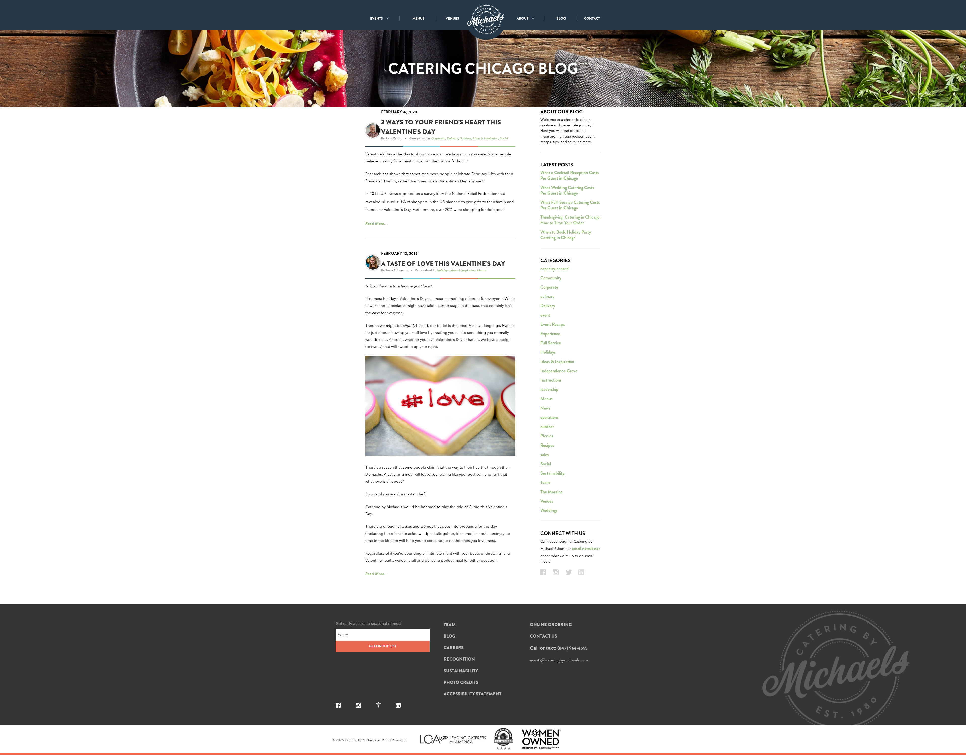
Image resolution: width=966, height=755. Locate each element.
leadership (549, 389)
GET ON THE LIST (382, 646)
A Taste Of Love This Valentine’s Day (443, 264)
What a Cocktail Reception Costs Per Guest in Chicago (569, 175)
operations (549, 417)
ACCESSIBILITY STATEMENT (472, 694)
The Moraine (551, 492)
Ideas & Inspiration (485, 138)
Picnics (546, 436)
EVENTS (377, 18)
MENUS (418, 18)
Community (550, 278)
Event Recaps (552, 324)
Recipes (547, 445)
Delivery (452, 138)
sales (544, 454)
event (545, 315)
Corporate (438, 138)
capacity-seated (554, 268)
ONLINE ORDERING (551, 624)
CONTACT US (543, 636)
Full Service (550, 343)
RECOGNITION (459, 659)
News (545, 408)
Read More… (376, 223)
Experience (550, 333)
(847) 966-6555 (572, 648)
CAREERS (454, 647)
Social (504, 138)
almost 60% (394, 201)
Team (545, 482)
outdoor (547, 426)
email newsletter (586, 548)
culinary (547, 296)
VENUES (452, 18)
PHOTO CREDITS (461, 682)
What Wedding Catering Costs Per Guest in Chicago (567, 190)
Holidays (465, 138)
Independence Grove (558, 371)
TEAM (450, 624)
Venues (546, 501)
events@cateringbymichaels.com (559, 660)
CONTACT (592, 18)
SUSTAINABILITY (461, 671)
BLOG (561, 18)
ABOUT (523, 18)
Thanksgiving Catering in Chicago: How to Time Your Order (570, 220)
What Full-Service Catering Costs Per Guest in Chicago (570, 205)
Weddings (549, 510)
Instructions (551, 380)
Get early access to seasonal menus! (368, 623)
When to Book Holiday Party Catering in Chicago (565, 234)
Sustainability (552, 473)
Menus (482, 270)
